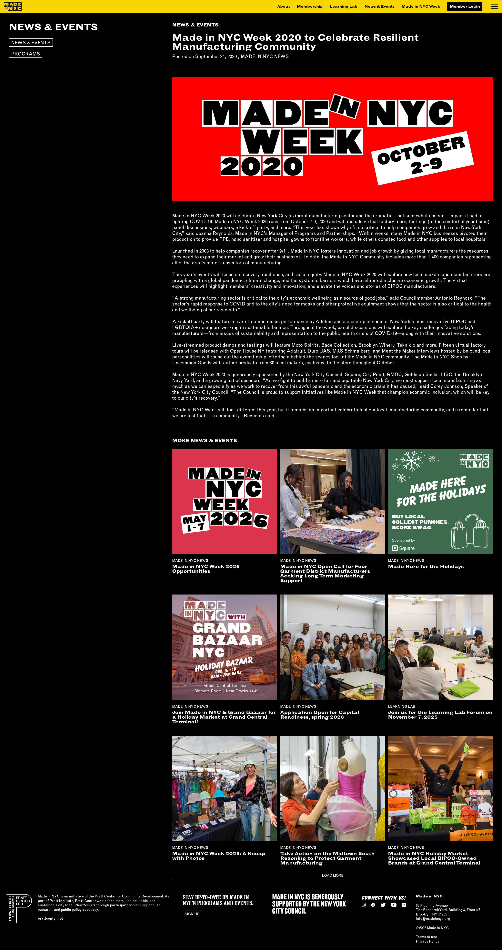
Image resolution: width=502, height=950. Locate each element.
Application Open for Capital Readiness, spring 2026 (319, 714)
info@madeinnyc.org (433, 918)
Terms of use (426, 937)
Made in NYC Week (421, 6)
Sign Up (192, 914)
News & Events (380, 6)
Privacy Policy (427, 941)
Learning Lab (343, 6)
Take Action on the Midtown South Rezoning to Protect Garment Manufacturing (327, 858)
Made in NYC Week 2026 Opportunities (206, 568)
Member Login (465, 6)
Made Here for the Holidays (426, 566)
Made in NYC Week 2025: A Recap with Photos (219, 855)
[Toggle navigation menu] (494, 6)
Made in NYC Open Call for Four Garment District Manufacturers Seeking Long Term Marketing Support (325, 573)
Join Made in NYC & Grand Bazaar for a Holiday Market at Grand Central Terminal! (224, 717)
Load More (332, 875)
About (283, 6)
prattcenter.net (50, 918)
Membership (310, 6)
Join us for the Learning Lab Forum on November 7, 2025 (440, 714)
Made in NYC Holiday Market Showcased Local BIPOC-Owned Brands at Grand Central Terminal (434, 858)
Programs (25, 54)
